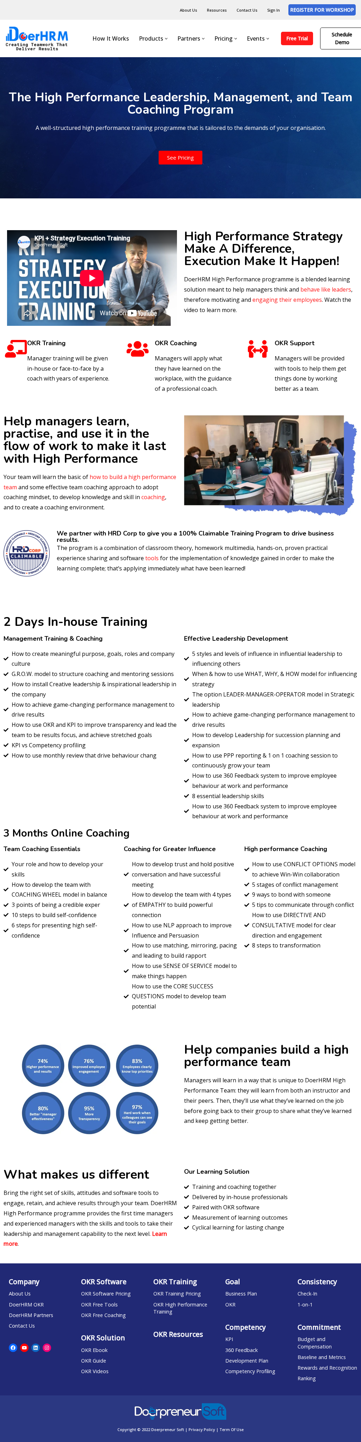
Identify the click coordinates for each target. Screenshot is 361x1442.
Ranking (307, 1378)
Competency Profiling (250, 1371)
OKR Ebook (94, 1350)
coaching (153, 497)
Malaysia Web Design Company (180, 1434)
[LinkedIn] (35, 1348)
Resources (217, 10)
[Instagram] (47, 1348)
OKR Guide (93, 1360)
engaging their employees (287, 300)
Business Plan (241, 1293)
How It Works (110, 38)
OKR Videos (95, 1371)
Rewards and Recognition (327, 1367)
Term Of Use (232, 1429)
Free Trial (297, 38)
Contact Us (247, 10)
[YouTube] (24, 1348)
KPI (229, 1339)
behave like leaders (325, 289)
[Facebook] (13, 1348)
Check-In (307, 1293)
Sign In (273, 10)
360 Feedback (241, 1350)
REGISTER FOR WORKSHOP (322, 9)
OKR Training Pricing (177, 1293)
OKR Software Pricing (106, 1293)
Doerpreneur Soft (168, 1429)
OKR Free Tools (99, 1304)
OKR (230, 1304)
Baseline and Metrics (322, 1357)
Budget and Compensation (315, 1343)
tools (152, 558)
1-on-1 (305, 1304)
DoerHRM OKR (26, 1304)
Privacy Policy (202, 1429)
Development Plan (246, 1360)
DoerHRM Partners (31, 1315)
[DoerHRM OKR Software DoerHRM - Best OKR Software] (37, 38)
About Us (188, 10)
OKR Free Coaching (103, 1315)
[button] (166, 38)
